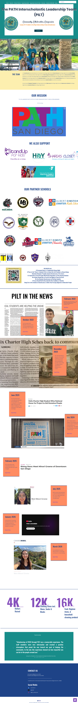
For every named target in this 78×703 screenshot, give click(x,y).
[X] (28, 690)
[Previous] (13, 648)
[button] (62, 447)
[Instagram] (28, 692)
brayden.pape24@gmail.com (34, 675)
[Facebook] (28, 688)
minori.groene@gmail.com (33, 674)
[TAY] (43, 657)
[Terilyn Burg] (40, 657)
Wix (48, 702)
